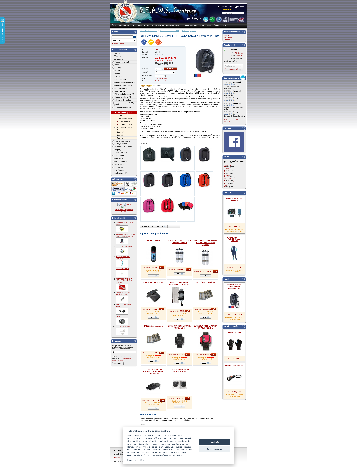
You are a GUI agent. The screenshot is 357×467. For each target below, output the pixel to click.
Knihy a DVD (119, 167)
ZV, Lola (118, 316)
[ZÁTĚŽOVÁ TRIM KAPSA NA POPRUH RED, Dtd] (205, 340)
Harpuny (117, 150)
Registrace (228, 37)
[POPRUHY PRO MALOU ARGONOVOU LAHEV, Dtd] (179, 297)
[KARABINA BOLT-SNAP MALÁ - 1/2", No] (122, 299)
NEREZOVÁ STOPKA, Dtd (125, 327)
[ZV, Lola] (122, 321)
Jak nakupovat (123, 25)
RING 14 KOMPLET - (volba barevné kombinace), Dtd (125, 235)
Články (216, 25)
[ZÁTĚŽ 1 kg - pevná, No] (205, 295)
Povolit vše (214, 442)
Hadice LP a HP (120, 91)
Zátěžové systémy (125, 121)
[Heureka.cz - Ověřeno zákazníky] (205, 19)
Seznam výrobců (118, 44)
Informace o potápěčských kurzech (124, 210)
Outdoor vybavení (121, 161)
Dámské (120, 135)
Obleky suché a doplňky (123, 85)
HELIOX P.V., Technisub (124, 246)
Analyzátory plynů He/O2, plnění (124, 104)
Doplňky (120, 138)
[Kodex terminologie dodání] (219, 19)
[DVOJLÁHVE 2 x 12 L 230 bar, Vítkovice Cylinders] (179, 255)
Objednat (240, 7)
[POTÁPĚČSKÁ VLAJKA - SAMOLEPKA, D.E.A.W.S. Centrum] (122, 287)
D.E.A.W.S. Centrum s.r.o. (148, 31)
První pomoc (119, 170)
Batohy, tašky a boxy (122, 141)
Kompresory (119, 156)
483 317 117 (239, 52)
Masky (116, 65)
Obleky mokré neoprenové (124, 82)
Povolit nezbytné (214, 449)
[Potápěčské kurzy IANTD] (127, 204)
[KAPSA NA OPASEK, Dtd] (153, 295)
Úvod (114, 25)
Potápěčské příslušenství (123, 147)
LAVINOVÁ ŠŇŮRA (122, 269)
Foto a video (119, 164)
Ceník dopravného (161, 81)
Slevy (140, 25)
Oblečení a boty (120, 158)
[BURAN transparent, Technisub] (122, 263)
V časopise (227, 175)
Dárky (146, 25)
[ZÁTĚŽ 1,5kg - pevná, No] (153, 338)
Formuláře (228, 39)
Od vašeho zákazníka (231, 182)
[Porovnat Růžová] (173, 227)
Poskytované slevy (161, 78)
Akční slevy (118, 59)
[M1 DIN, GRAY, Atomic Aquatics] (122, 311)
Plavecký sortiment (121, 62)
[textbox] (122, 36)
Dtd (156, 49)
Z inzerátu (227, 178)
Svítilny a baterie (120, 144)
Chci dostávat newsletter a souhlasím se (122, 358)
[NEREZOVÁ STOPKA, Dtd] (122, 332)
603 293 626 (239, 54)
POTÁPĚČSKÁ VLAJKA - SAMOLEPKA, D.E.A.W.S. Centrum (124, 280)
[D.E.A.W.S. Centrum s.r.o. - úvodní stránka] (125, 13)
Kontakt (224, 25)
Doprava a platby (172, 25)
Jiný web (227, 172)
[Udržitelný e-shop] (212, 19)
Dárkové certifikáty (121, 173)
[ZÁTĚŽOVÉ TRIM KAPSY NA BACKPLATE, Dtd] (179, 384)
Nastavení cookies (135, 460)
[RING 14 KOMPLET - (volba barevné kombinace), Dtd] (122, 241)
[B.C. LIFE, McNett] (153, 253)
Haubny (117, 74)
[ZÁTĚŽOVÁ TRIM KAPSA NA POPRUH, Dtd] (179, 340)
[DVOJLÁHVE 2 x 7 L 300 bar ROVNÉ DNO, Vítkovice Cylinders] (205, 257)
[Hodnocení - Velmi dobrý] (149, 86)
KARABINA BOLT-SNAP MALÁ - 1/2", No (124, 293)
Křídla (121, 116)
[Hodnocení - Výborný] (151, 86)
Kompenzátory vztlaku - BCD (123, 109)
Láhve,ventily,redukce (122, 100)
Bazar (201, 25)
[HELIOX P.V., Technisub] (122, 251)
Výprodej (117, 56)
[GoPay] (124, 194)
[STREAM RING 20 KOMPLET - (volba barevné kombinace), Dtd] (204, 79)
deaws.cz (239, 55)
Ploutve (117, 71)
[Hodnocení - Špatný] (144, 86)
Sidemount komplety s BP (125, 128)
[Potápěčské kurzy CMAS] (120, 204)
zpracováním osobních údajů (121, 359)
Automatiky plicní (120, 88)
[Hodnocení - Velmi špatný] (142, 86)
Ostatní (226, 185)
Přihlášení (227, 35)
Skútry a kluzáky (120, 153)
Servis (208, 25)
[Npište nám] (233, 71)
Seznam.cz (227, 165)
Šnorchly (117, 68)
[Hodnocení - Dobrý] (146, 86)
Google (226, 168)
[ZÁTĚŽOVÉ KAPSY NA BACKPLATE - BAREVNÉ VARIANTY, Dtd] (153, 386)
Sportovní (120, 132)
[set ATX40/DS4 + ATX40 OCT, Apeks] (122, 229)
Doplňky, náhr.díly (125, 124)
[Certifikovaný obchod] (233, 19)
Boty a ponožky (120, 80)
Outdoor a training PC (122, 97)
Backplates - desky (126, 119)
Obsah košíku (227, 7)
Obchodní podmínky (189, 25)
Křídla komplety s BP (124, 113)
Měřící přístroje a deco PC (124, 94)
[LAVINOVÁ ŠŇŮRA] (122, 273)
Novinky (117, 53)
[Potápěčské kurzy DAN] (124, 206)
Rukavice (118, 77)
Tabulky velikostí (157, 25)
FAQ (133, 25)
